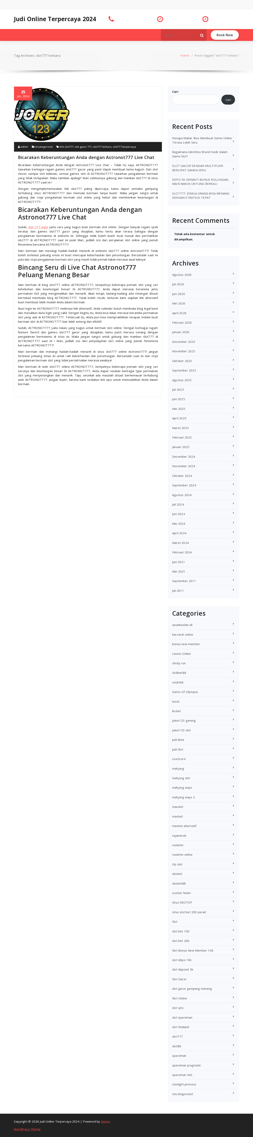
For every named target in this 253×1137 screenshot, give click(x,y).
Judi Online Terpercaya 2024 (55, 19)
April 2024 (179, 533)
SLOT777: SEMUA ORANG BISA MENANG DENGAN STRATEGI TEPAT (200, 195)
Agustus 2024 (182, 495)
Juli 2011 (178, 591)
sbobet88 (179, 883)
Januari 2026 (180, 332)
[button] (202, 35)
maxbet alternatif (184, 826)
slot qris (178, 1008)
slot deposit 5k (182, 969)
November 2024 (183, 466)
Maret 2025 (180, 428)
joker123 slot (181, 730)
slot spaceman (182, 1017)
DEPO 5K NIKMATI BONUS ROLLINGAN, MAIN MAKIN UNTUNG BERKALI (200, 182)
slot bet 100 (180, 931)
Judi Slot (177, 749)
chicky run (179, 663)
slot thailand (180, 1027)
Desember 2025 (183, 342)
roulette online (182, 854)
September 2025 (184, 370)
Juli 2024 (178, 504)
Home (184, 55)
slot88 (176, 1046)
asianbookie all (182, 625)
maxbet (177, 816)
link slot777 (66, 146)
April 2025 (179, 418)
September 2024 (184, 485)
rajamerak (179, 835)
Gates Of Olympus (185, 692)
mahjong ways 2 (183, 797)
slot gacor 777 (83, 146)
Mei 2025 (178, 409)
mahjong (178, 768)
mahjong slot (181, 778)
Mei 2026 (178, 303)
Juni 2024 (178, 514)
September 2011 (184, 581)
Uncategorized (44, 146)
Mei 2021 (178, 571)
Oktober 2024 (182, 476)
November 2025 (183, 351)
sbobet (177, 874)
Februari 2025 (182, 437)
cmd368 (177, 682)
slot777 (177, 1036)
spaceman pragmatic (186, 1065)
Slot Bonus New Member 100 (192, 950)
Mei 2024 (178, 523)
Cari (175, 92)
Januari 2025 (180, 447)
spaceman (179, 1056)
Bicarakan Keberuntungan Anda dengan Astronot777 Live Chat (86, 157)
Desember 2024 (183, 456)
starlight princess (184, 1084)
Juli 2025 (178, 389)
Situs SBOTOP (182, 902)
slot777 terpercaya (124, 146)
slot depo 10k (182, 960)
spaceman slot (182, 1075)
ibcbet (176, 711)
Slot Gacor (179, 979)
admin (24, 146)
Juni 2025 (178, 399)
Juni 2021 (178, 562)
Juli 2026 (178, 284)
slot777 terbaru (102, 146)
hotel (175, 701)
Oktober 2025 (182, 361)
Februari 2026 (182, 322)
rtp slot (177, 864)
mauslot (177, 807)
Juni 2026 (178, 294)
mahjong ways (182, 787)
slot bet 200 (180, 941)
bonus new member (186, 644)
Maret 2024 (180, 543)
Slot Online (179, 998)
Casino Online (181, 654)
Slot (174, 921)
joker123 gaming (184, 720)
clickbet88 (179, 673)
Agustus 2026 (182, 275)
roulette (178, 845)
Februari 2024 (182, 552)
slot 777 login (38, 227)
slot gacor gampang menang (192, 989)
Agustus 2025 (182, 380)
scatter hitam (181, 893)
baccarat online (182, 634)
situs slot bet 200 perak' (189, 912)
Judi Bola (178, 740)
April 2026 (179, 313)
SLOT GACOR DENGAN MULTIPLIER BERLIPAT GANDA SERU (197, 168)
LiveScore (179, 759)
